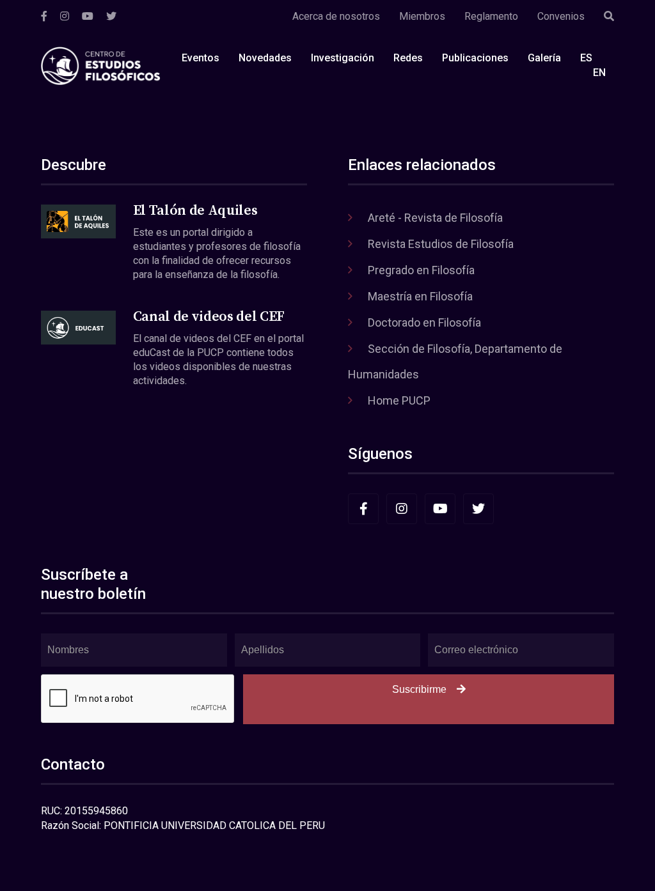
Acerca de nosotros (336, 16)
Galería (544, 58)
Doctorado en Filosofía (424, 322)
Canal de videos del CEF (209, 316)
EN (599, 72)
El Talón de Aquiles (195, 210)
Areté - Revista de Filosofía (435, 217)
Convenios (561, 16)
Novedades (265, 58)
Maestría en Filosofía (420, 296)
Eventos (200, 58)
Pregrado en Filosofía (421, 270)
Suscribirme (419, 689)
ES (586, 58)
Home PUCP (399, 400)
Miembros (422, 16)
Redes (408, 58)
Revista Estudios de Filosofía (441, 244)
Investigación (342, 58)
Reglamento (491, 16)
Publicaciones (475, 58)
